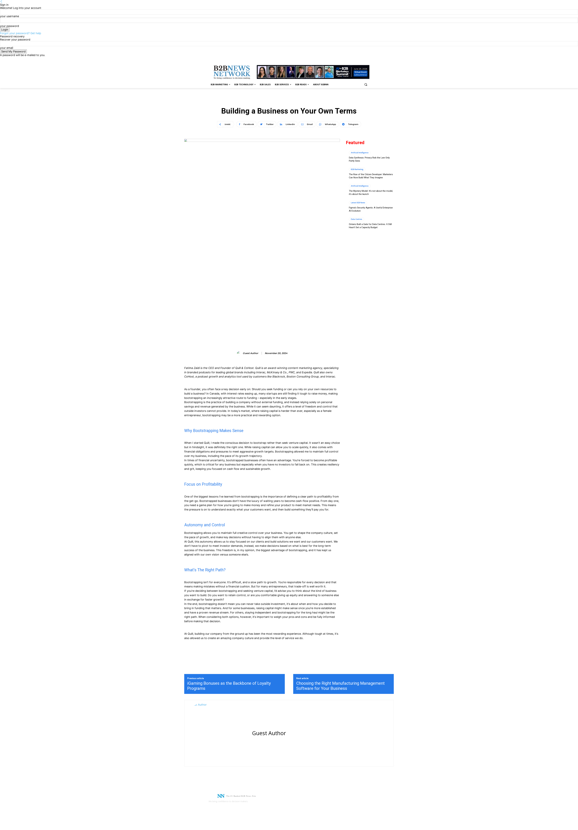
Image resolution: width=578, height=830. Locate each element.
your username (9, 16)
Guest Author (250, 353)
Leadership (298, 101)
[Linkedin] (363, 59)
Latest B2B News (358, 202)
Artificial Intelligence (359, 152)
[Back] (1, 1)
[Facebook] (359, 59)
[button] (365, 84)
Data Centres (356, 219)
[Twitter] (367, 59)
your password (9, 26)
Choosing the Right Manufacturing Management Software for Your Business (340, 686)
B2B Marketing (357, 169)
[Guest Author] (239, 353)
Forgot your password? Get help (20, 33)
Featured (279, 101)
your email (6, 47)
